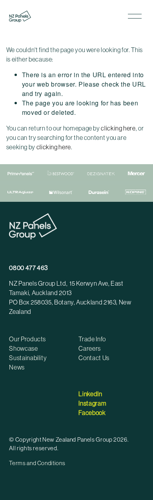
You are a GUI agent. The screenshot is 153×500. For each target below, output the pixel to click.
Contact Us (93, 358)
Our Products (27, 339)
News (17, 367)
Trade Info (92, 339)
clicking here (118, 128)
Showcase (23, 348)
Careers (89, 348)
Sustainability (28, 358)
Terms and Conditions (37, 463)
